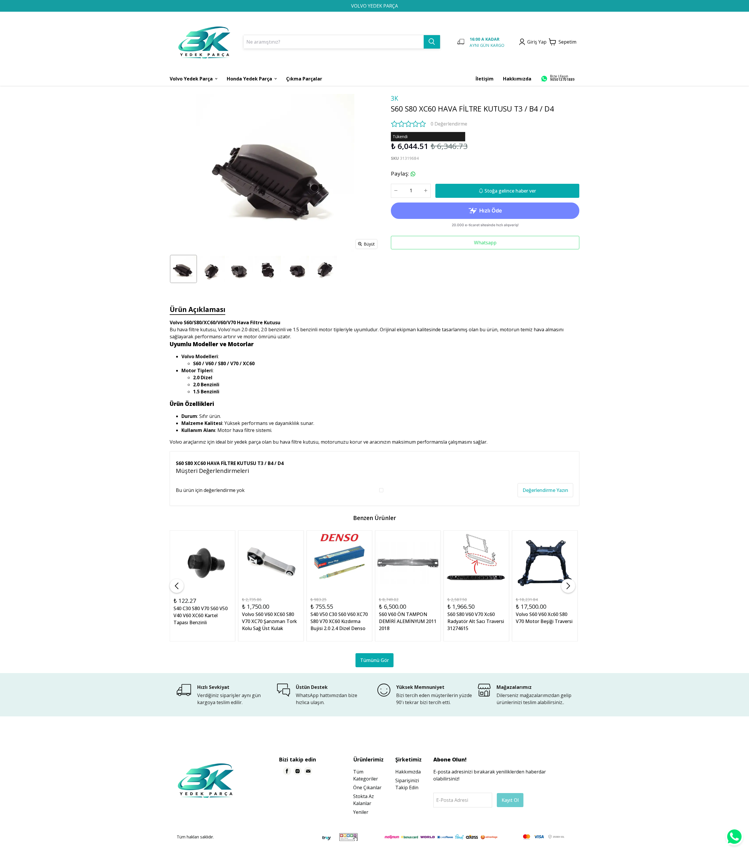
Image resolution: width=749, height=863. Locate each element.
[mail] (308, 771)
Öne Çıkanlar (367, 787)
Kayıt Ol (510, 800)
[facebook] (287, 771)
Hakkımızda (408, 771)
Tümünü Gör (374, 660)
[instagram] (297, 771)
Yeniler (360, 812)
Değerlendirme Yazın (545, 490)
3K (394, 98)
